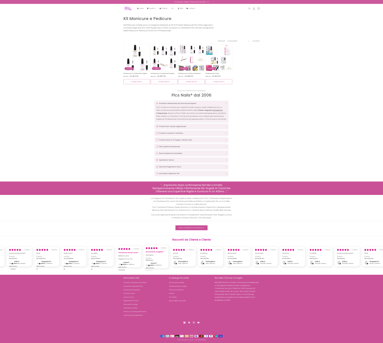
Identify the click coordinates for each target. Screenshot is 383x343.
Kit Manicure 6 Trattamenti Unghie (162, 73)
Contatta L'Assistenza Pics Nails (134, 282)
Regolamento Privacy (131, 300)
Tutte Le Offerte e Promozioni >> (191, 228)
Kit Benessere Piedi (212, 73)
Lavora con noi (128, 297)
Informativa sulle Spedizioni (133, 315)
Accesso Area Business (131, 290)
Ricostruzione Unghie (176, 282)
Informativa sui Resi (130, 308)
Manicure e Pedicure (176, 290)
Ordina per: (221, 41)
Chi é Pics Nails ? (129, 293)
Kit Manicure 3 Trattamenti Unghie (135, 73)
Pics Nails (184, 339)
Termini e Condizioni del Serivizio (134, 311)
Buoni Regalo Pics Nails (177, 300)
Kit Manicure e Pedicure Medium (189, 73)
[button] (249, 8)
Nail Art (171, 293)
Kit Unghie (172, 297)
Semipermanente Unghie (178, 286)
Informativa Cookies (130, 304)
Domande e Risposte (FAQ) (133, 286)
